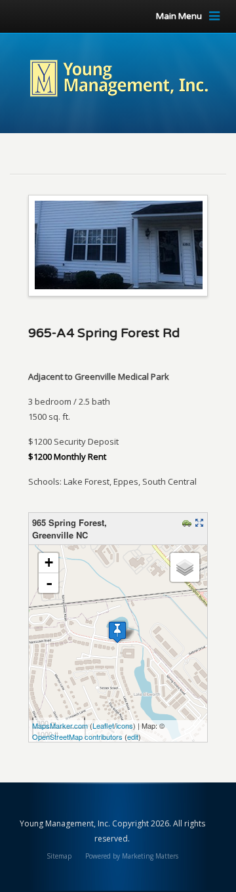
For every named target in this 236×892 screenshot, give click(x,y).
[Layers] (184, 567)
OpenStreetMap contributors (77, 736)
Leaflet (103, 725)
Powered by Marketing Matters (131, 856)
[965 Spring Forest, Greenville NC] (117, 632)
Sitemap (59, 856)
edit (132, 736)
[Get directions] (188, 523)
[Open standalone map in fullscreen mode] (201, 523)
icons (124, 725)
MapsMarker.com (60, 725)
